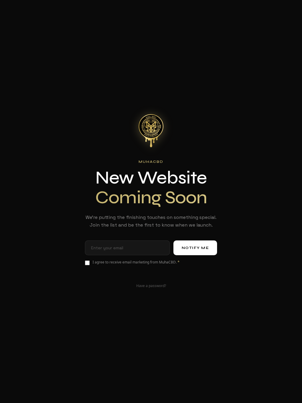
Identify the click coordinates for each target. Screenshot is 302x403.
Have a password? (151, 286)
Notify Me (195, 248)
